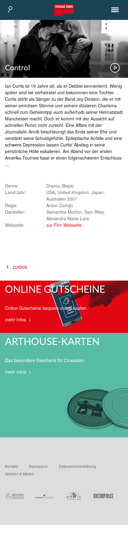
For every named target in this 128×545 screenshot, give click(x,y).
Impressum (38, 466)
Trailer (114, 67)
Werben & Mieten (19, 473)
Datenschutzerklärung (77, 466)
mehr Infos (16, 319)
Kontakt (11, 466)
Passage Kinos (64, 10)
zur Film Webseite (64, 225)
